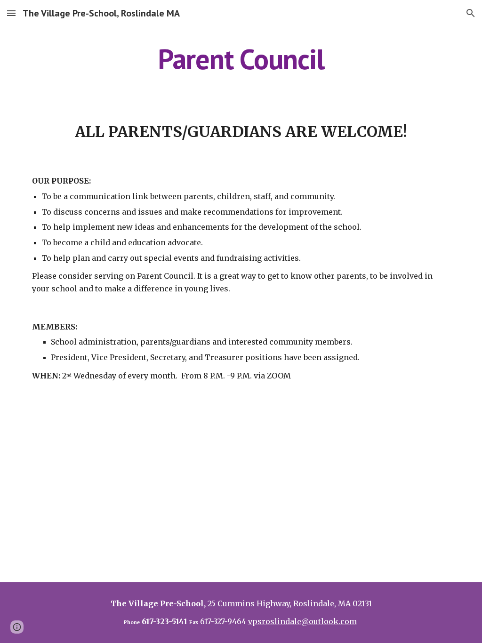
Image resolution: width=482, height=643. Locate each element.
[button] (11, 13)
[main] (241, 59)
